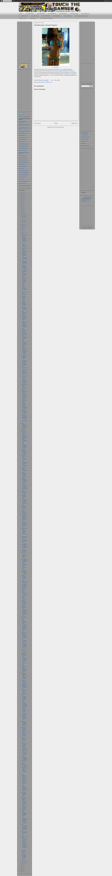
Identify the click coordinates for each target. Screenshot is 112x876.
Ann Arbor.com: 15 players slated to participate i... (24, 827)
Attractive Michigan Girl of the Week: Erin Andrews (24, 705)
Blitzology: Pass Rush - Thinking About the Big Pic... (24, 759)
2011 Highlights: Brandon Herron (24, 262)
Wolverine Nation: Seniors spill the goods (23, 303)
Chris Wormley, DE (23, 137)
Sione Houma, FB (22, 150)
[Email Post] (52, 80)
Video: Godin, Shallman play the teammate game (24, 788)
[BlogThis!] (55, 80)
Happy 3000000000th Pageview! (24, 691)
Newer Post (37, 123)
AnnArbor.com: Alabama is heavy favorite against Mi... (24, 698)
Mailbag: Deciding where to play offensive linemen (23, 675)
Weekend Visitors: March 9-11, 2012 (23, 710)
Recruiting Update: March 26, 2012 (24, 357)
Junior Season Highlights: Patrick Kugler (24, 813)
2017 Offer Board (52, 13)
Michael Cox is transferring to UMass (24, 555)
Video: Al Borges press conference (24, 469)
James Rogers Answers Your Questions (24, 776)
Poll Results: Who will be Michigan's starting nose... (24, 336)
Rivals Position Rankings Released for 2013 (24, 446)
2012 (22, 213)
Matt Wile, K (21, 168)
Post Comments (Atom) (58, 127)
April (23, 232)
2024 (22, 196)
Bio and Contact (67, 16)
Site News (23, 429)
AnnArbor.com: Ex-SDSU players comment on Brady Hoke (24, 801)
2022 (22, 200)
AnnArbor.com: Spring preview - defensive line (24, 502)
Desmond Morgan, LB (23, 181)
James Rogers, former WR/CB (23, 153)
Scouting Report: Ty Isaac (24, 607)
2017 (22, 205)
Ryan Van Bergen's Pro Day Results (23, 602)
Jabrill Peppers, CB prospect (23, 122)
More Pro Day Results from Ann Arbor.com (24, 593)
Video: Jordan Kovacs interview (23, 330)
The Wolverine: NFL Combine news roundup (24, 838)
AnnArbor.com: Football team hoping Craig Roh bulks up (24, 379)
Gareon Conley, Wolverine (24, 681)
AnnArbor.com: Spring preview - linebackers (24, 546)
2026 (22, 192)
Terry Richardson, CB (23, 144)
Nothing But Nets (24, 617)
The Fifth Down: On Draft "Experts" (24, 782)
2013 (22, 211)
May (23, 230)
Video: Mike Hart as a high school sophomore (24, 770)
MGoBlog (83, 143)
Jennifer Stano (40, 82)
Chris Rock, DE (22, 177)
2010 (22, 867)
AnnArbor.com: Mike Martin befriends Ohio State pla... (24, 716)
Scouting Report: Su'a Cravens (23, 852)
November (24, 216)
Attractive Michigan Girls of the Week (23, 267)
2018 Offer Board (41, 13)
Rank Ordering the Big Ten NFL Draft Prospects (24, 745)
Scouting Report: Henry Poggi (23, 298)
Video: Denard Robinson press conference (24, 392)
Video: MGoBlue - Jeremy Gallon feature (24, 474)
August (23, 224)
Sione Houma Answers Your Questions (24, 622)
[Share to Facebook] (58, 80)
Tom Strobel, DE (22, 139)
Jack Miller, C (22, 179)
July (23, 226)
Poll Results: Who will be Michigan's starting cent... (24, 752)
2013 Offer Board (24, 16)
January (23, 863)
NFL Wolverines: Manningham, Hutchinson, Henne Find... (24, 370)
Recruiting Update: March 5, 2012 (23, 794)
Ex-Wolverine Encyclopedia (81, 16)
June (23, 228)
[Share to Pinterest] (59, 80)
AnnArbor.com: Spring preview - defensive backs (24, 524)
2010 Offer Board (57, 16)
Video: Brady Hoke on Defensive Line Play (24, 686)
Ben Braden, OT (22, 155)
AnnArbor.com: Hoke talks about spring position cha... (24, 612)
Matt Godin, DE (22, 164)
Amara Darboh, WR (23, 160)
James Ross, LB (22, 141)
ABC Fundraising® (84, 201)
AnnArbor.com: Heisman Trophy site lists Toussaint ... (24, 239)
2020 (22, 203)
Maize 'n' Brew (84, 141)
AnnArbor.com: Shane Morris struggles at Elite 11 (24, 363)
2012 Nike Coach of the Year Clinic (23, 857)
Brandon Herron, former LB (24, 125)
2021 (22, 201)
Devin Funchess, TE (23, 146)
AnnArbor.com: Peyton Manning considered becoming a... (24, 419)
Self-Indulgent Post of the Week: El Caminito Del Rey (24, 820)
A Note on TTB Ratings (23, 245)
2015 (22, 207)
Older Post (74, 123)
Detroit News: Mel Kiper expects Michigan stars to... (24, 668)
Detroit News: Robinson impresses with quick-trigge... (24, 344)
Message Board (33, 18)
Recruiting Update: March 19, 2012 (23, 496)
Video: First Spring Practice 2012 (23, 507)
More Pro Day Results (23, 598)
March (23, 234)
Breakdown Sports (85, 137)
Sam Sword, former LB (24, 162)
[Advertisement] (24, 41)
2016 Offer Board (63, 13)
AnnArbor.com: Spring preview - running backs (24, 586)
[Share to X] (56, 80)
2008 (22, 871)
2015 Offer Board (74, 13)
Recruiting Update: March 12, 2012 (23, 655)
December (24, 215)
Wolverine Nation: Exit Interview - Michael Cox (24, 457)
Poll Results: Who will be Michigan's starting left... (24, 273)
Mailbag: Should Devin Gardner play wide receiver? (24, 405)
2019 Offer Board (30, 13)
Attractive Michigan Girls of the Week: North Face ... (24, 846)
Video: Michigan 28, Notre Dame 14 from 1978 (23, 723)
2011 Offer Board (46, 16)
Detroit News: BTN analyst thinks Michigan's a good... (24, 324)
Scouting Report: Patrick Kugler (23, 729)
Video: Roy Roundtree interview (24, 308)
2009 (22, 869)
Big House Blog (84, 134)
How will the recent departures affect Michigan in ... (24, 517)
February (24, 861)
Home (21, 13)
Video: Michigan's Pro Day (24, 492)
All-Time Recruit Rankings (46, 18)
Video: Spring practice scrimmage (24, 288)
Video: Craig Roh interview (24, 293)
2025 (22, 194)
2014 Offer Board (85, 13)
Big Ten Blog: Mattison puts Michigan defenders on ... (24, 439)
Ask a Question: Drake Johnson (24, 313)
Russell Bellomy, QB (23, 172)
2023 (22, 198)
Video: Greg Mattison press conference (24, 464)
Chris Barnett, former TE (24, 185)
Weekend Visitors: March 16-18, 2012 (24, 577)
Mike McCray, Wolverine (24, 764)
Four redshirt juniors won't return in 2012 (24, 566)
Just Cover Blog (84, 139)
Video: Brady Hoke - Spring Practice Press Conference (24, 532)
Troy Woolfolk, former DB (24, 128)
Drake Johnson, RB (23, 148)
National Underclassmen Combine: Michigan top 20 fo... (24, 635)
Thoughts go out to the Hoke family (24, 318)
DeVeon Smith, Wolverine (24, 512)
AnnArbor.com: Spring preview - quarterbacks (24, 645)
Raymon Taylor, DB (23, 175)
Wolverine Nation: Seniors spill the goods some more (23, 281)
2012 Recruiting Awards (24, 640)
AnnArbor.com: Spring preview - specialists (24, 487)
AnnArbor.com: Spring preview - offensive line (24, 628)
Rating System (23, 18)
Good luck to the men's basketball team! (24, 561)
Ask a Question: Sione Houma (24, 739)
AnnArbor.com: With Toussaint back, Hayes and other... (24, 398)
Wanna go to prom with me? (24, 833)
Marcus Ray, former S (23, 170)
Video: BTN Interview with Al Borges (23, 808)
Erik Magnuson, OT (23, 133)
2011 (22, 865)
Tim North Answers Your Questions (24, 433)
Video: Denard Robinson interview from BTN (24, 426)
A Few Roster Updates (24, 551)
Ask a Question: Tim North (24, 581)
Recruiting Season (85, 145)
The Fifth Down (48, 82)
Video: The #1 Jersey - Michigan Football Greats (24, 351)
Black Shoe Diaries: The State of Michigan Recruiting (24, 256)
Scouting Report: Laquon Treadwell (24, 451)
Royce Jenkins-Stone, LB (24, 131)
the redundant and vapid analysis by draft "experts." (62, 71)
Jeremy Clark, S (22, 135)
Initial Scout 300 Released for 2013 (24, 734)
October (23, 219)
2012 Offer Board (35, 16)
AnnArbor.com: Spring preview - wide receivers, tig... (24, 661)
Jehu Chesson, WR (23, 157)
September (24, 221)
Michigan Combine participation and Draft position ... (24, 481)
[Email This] (54, 80)
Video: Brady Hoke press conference (24, 250)
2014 (22, 209)
